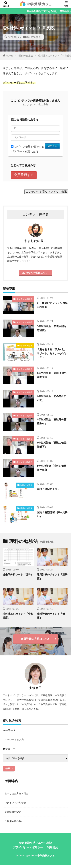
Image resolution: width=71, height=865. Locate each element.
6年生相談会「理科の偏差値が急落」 (51, 467)
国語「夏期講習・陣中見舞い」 (52, 514)
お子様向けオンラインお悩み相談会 (52, 304)
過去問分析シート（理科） (18, 574)
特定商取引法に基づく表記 (35, 842)
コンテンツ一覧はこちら (35, 272)
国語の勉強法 (26, 485)
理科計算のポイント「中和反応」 (18, 615)
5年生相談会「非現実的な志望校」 (51, 328)
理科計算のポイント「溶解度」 (52, 576)
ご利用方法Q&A (13, 821)
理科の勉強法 (33, 36)
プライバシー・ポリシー (28, 847)
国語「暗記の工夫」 (48, 488)
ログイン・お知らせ (15, 802)
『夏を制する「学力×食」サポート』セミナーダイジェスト (52, 353)
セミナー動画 (26, 345)
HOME (9, 55)
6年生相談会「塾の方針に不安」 (51, 397)
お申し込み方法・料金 (16, 793)
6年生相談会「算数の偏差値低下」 (51, 444)
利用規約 (52, 847)
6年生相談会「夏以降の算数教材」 (51, 421)
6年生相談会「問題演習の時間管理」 (51, 374)
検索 (7, 768)
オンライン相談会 (24, 299)
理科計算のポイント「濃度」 (51, 615)
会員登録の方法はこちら (36, 638)
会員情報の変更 (13, 811)
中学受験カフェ (46, 855)
